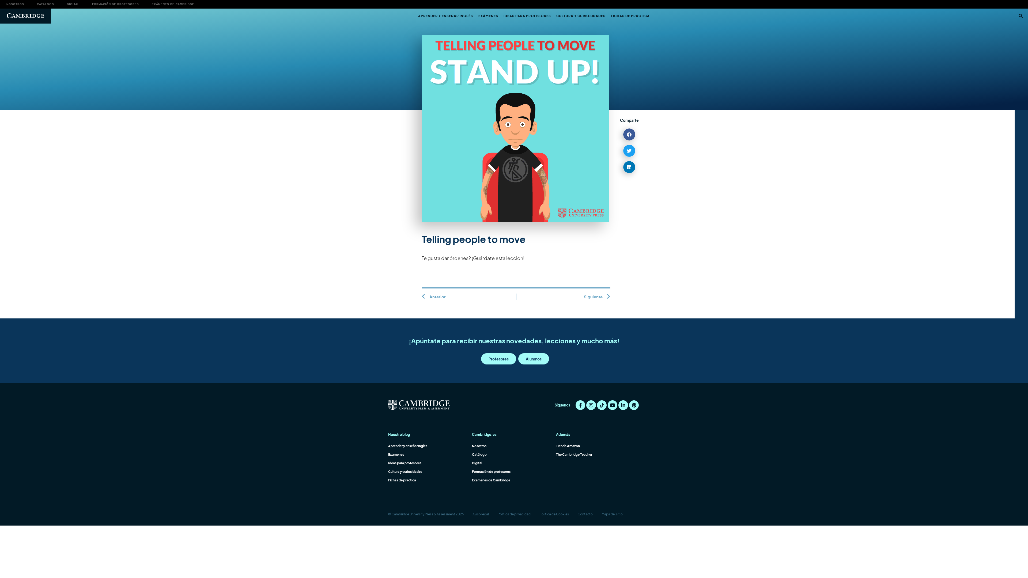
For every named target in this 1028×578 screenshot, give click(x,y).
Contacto (585, 514)
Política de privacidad (514, 514)
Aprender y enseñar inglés (445, 16)
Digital (73, 4)
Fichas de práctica (630, 16)
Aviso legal (481, 514)
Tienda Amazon (568, 446)
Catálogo (45, 4)
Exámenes (488, 16)
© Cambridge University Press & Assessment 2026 (426, 514)
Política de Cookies (554, 514)
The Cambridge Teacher (574, 454)
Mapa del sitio (612, 514)
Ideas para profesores (527, 16)
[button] (1020, 16)
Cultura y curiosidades (581, 16)
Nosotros (15, 4)
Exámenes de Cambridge (173, 4)
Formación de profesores (115, 4)
